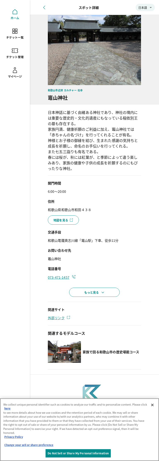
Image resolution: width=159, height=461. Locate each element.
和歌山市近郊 (55, 90)
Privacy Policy (13, 437)
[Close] (152, 405)
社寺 (80, 90)
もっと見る (91, 292)
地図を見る (60, 220)
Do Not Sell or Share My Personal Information (78, 453)
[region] (79, 429)
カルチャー (70, 90)
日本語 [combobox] (142, 7)
